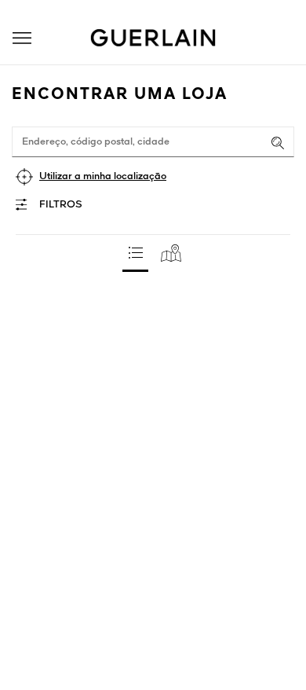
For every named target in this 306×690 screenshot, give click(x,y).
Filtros (60, 205)
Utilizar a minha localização (102, 176)
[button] (22, 38)
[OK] (277, 143)
